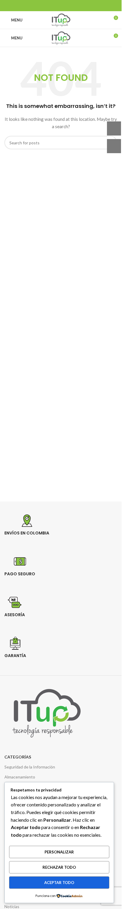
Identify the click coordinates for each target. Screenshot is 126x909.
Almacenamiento (19, 776)
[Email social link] (57, 5)
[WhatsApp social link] (72, 5)
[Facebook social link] (49, 5)
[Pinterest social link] (64, 5)
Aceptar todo (59, 882)
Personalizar (59, 852)
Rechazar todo (59, 867)
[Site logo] (60, 19)
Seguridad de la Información (29, 766)
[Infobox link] (63, 532)
